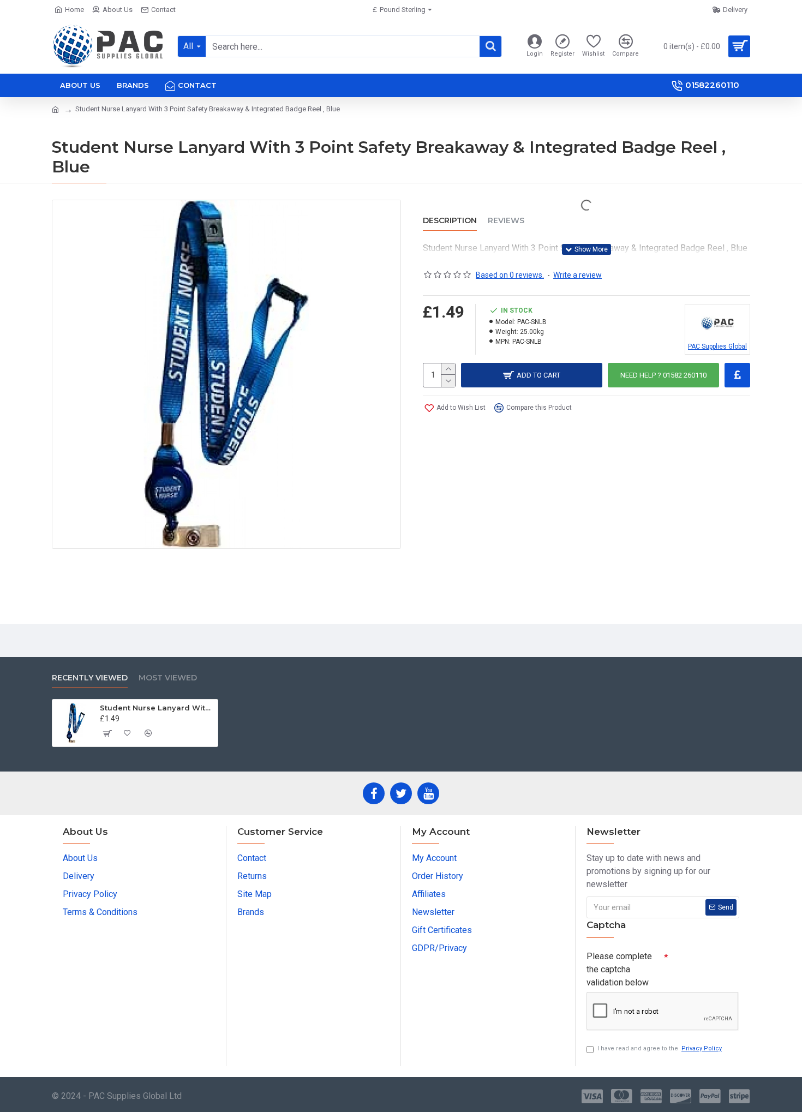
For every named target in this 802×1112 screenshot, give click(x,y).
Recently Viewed (90, 678)
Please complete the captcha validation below (619, 969)
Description (450, 220)
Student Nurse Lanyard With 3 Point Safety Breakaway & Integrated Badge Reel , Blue (157, 707)
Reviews (506, 220)
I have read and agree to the (659, 1048)
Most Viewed (168, 678)
